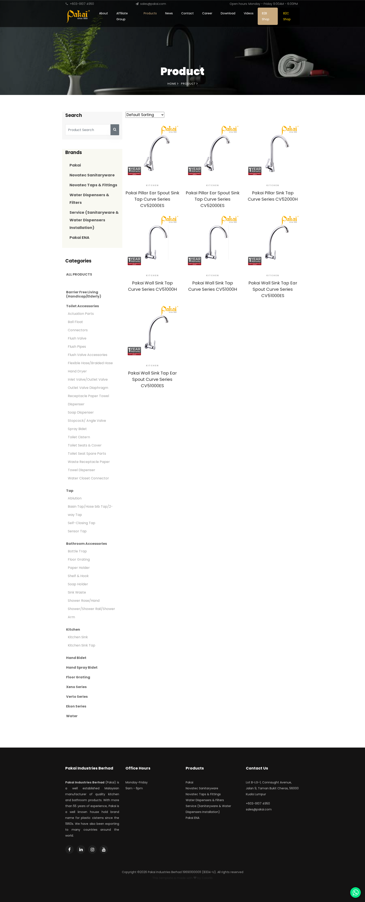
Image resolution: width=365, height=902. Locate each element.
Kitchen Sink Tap (81, 645)
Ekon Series (76, 706)
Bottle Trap (77, 551)
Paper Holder (79, 567)
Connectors (78, 330)
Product (188, 84)
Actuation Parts (81, 313)
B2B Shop (265, 16)
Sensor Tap (77, 531)
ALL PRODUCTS (79, 274)
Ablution (75, 498)
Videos (248, 13)
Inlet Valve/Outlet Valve (88, 379)
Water (72, 716)
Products (150, 13)
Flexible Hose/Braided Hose (90, 363)
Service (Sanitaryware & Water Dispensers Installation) (94, 220)
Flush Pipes (77, 346)
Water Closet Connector (88, 478)
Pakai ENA (79, 237)
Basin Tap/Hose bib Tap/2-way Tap (90, 510)
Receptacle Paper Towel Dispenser (88, 400)
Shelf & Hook (78, 575)
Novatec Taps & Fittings (93, 185)
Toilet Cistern (79, 437)
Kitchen (73, 629)
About (103, 13)
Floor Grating (79, 559)
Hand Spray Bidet (82, 667)
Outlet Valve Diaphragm (88, 387)
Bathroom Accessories (86, 544)
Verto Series (77, 697)
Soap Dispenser (81, 412)
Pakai (75, 165)
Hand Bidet (76, 658)
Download (228, 13)
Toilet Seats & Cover (85, 445)
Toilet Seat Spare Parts (87, 453)
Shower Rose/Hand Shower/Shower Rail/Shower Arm (91, 608)
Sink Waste (77, 592)
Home (172, 84)
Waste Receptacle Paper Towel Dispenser (89, 465)
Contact (187, 13)
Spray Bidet (77, 428)
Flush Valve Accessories (87, 354)
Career (207, 13)
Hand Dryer (77, 371)
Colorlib (207, 878)
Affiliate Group (122, 16)
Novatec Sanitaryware (92, 175)
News (169, 13)
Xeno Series (76, 687)
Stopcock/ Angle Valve (87, 420)
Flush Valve (77, 338)
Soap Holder (78, 584)
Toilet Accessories (82, 306)
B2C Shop (287, 16)
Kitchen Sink (78, 637)
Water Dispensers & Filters (205, 800)
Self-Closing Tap (81, 523)
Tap (69, 491)
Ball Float (75, 321)
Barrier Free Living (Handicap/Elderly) (83, 294)
